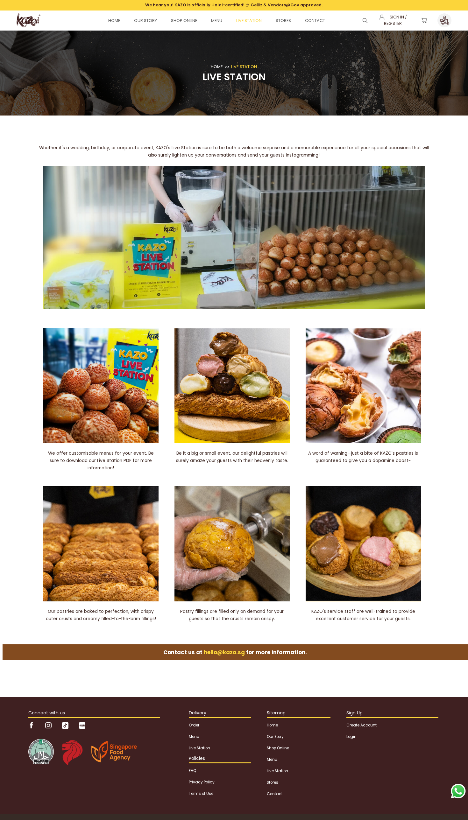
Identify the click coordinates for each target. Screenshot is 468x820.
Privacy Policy (202, 782)
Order (194, 725)
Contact (275, 793)
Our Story (275, 736)
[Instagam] (49, 725)
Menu (194, 736)
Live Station (244, 67)
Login (351, 736)
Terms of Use (201, 793)
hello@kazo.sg (224, 652)
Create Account (361, 725)
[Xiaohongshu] (82, 725)
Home (217, 67)
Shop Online (278, 748)
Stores (272, 782)
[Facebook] (32, 725)
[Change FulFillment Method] (444, 20)
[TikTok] (65, 725)
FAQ (192, 770)
